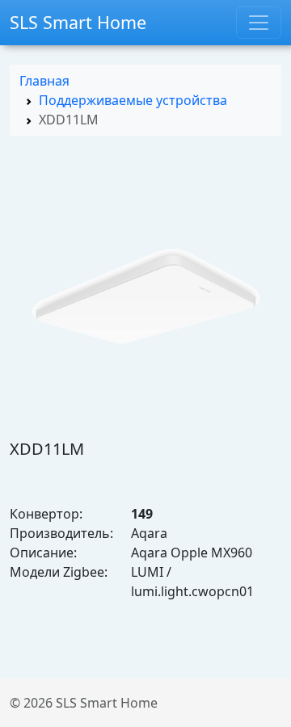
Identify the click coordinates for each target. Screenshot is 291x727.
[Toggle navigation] (258, 22)
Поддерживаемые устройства (133, 100)
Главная (44, 81)
